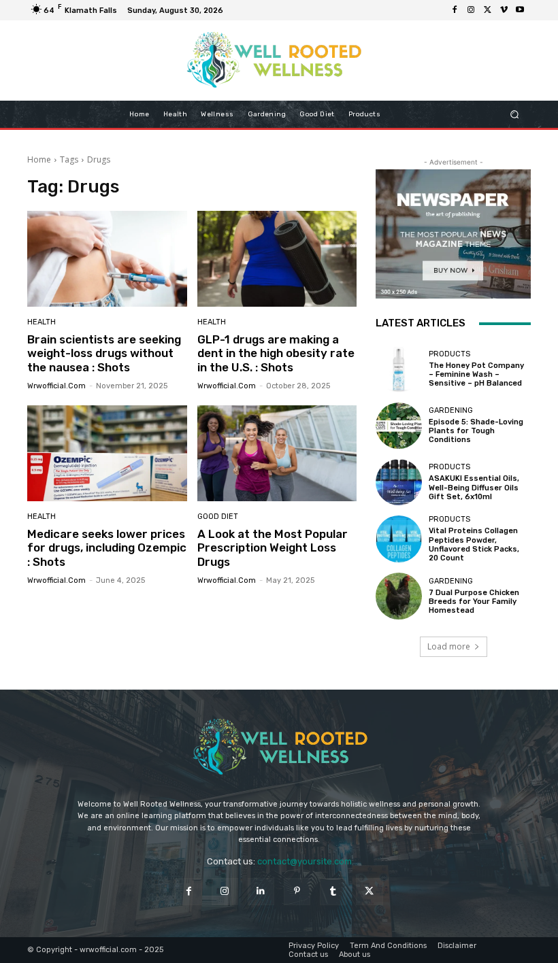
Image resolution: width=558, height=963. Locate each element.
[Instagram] (471, 10)
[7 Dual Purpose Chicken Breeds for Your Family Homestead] (399, 596)
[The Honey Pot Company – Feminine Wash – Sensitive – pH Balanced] (399, 368)
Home (39, 159)
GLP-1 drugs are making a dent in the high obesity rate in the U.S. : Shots (276, 353)
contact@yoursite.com (304, 861)
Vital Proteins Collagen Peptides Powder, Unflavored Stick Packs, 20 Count (474, 544)
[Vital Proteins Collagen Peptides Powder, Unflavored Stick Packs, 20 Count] (399, 539)
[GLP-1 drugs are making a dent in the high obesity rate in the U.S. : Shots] (277, 259)
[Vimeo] (503, 10)
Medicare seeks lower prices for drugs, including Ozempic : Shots (106, 548)
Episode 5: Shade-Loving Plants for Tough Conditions (476, 431)
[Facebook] (454, 10)
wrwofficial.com (56, 386)
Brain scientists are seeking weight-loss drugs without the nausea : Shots (104, 353)
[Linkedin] (261, 891)
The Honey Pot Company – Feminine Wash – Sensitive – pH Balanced (476, 374)
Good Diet (217, 516)
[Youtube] (520, 10)
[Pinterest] (297, 891)
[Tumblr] (333, 891)
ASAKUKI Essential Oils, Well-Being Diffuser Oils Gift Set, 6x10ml (474, 487)
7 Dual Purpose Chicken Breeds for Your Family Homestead (474, 601)
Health (41, 322)
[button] (515, 114)
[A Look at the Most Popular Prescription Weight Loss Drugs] (277, 453)
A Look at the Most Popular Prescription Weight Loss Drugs (272, 548)
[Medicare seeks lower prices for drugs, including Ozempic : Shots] (107, 453)
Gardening (451, 410)
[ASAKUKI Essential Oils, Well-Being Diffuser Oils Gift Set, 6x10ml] (399, 482)
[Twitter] (487, 10)
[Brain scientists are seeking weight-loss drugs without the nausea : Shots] (107, 259)
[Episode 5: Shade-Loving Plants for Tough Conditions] (399, 426)
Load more (448, 646)
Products (449, 354)
